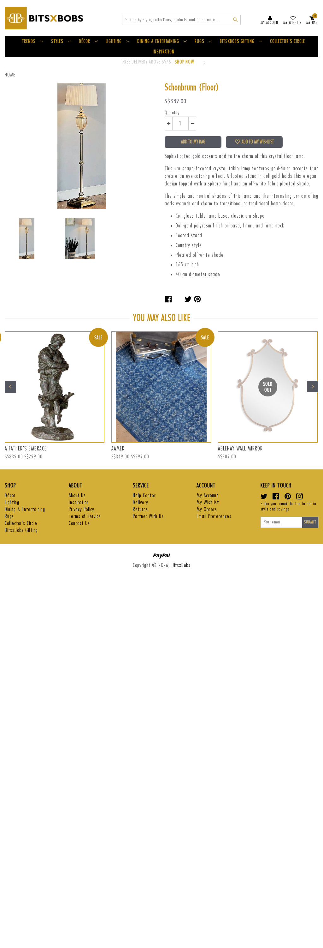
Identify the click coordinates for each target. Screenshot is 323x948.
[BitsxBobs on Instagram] (299, 497)
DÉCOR (84, 41)
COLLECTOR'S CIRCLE (287, 41)
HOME (10, 74)
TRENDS (29, 41)
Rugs (9, 516)
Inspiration (79, 502)
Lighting (12, 502)
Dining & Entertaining (25, 509)
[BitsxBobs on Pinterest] (287, 497)
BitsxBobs (181, 565)
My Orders (207, 509)
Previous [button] (10, 386)
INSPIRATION (163, 52)
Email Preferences (214, 516)
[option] (158, 397)
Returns (140, 509)
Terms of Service (85, 516)
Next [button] (312, 386)
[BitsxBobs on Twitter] (264, 497)
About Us (77, 495)
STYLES (57, 41)
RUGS (199, 41)
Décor (10, 495)
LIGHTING (114, 41)
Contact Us (79, 523)
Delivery (140, 502)
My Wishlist (208, 502)
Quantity (172, 112)
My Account (207, 495)
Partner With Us (148, 516)
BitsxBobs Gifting (21, 530)
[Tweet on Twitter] (188, 299)
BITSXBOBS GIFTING (237, 41)
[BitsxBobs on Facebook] (276, 497)
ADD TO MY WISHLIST (258, 141)
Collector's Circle (21, 523)
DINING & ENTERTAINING (158, 41)
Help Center (144, 495)
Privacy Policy (81, 509)
